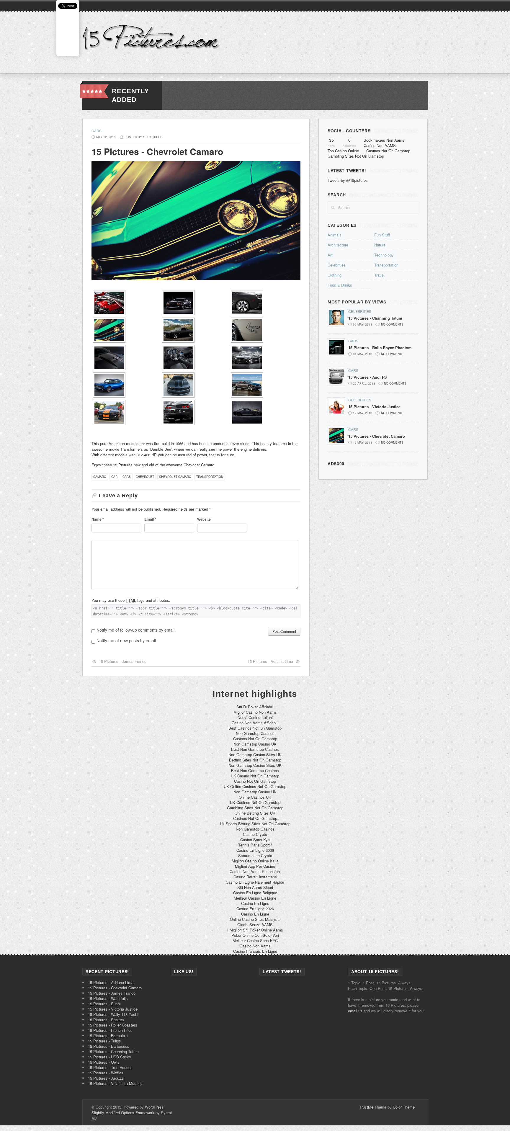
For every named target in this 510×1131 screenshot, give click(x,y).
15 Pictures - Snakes (106, 1019)
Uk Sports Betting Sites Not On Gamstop (255, 823)
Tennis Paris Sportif (255, 845)
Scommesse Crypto (255, 855)
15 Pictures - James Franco (122, 661)
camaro (99, 477)
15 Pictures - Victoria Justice (374, 406)
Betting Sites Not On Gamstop (255, 760)
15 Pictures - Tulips (104, 1041)
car (114, 477)
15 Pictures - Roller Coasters (112, 1025)
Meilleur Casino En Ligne (255, 898)
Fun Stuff (382, 235)
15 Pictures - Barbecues (108, 1046)
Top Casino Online (343, 150)
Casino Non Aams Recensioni (255, 871)
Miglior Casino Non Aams (255, 712)
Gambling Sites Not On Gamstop (356, 156)
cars (126, 477)
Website (204, 519)
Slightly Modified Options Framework (122, 1112)
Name (97, 519)
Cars (96, 130)
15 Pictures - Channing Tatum (375, 318)
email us (355, 1011)
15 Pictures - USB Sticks (109, 1057)
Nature (379, 245)
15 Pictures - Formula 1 (108, 1035)
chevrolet (145, 477)
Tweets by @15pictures (348, 180)
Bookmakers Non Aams (384, 140)
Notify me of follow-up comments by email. (136, 630)
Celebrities (337, 265)
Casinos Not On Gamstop (388, 150)
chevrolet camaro (175, 477)
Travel (379, 275)
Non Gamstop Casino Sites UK (255, 754)
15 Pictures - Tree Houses (110, 1067)
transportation (209, 477)
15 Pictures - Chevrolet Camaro (376, 436)
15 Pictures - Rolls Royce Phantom (380, 347)
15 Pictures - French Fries (110, 1030)
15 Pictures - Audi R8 (367, 377)
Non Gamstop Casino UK (255, 744)
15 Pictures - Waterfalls (108, 998)
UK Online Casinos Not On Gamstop (255, 786)
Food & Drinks (340, 285)
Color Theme (404, 1107)
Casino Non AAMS (380, 145)
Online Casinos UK (255, 797)
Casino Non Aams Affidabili (255, 722)
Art (330, 255)
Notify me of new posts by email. (127, 640)
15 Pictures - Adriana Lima (270, 661)
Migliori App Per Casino (255, 866)
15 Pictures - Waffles (105, 1073)
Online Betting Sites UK (255, 813)
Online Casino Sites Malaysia (255, 919)
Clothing (334, 275)
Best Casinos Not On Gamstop (255, 728)
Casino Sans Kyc (255, 839)
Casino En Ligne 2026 (255, 850)
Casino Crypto (255, 834)
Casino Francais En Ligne (255, 951)
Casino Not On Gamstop (255, 781)
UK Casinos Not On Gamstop (255, 802)
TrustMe (366, 1107)
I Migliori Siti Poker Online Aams (255, 930)
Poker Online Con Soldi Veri (255, 935)
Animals (334, 235)
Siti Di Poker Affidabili (255, 707)
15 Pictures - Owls (104, 1062)
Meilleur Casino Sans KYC (255, 940)
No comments (392, 324)
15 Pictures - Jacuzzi (106, 1078)
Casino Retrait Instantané (255, 877)
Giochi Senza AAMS (255, 924)
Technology (384, 255)
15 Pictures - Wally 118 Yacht (113, 1014)
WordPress (154, 1107)
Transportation (386, 265)
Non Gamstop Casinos (255, 733)
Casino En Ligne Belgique (255, 892)
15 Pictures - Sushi (104, 1003)
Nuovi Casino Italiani (255, 717)
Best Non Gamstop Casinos (255, 749)
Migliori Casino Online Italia (255, 861)
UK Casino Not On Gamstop (255, 776)
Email (150, 519)
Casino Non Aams (255, 946)
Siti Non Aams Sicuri (255, 887)
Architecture (338, 245)
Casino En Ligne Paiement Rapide (255, 882)
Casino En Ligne (255, 903)
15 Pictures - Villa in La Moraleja (115, 1083)
